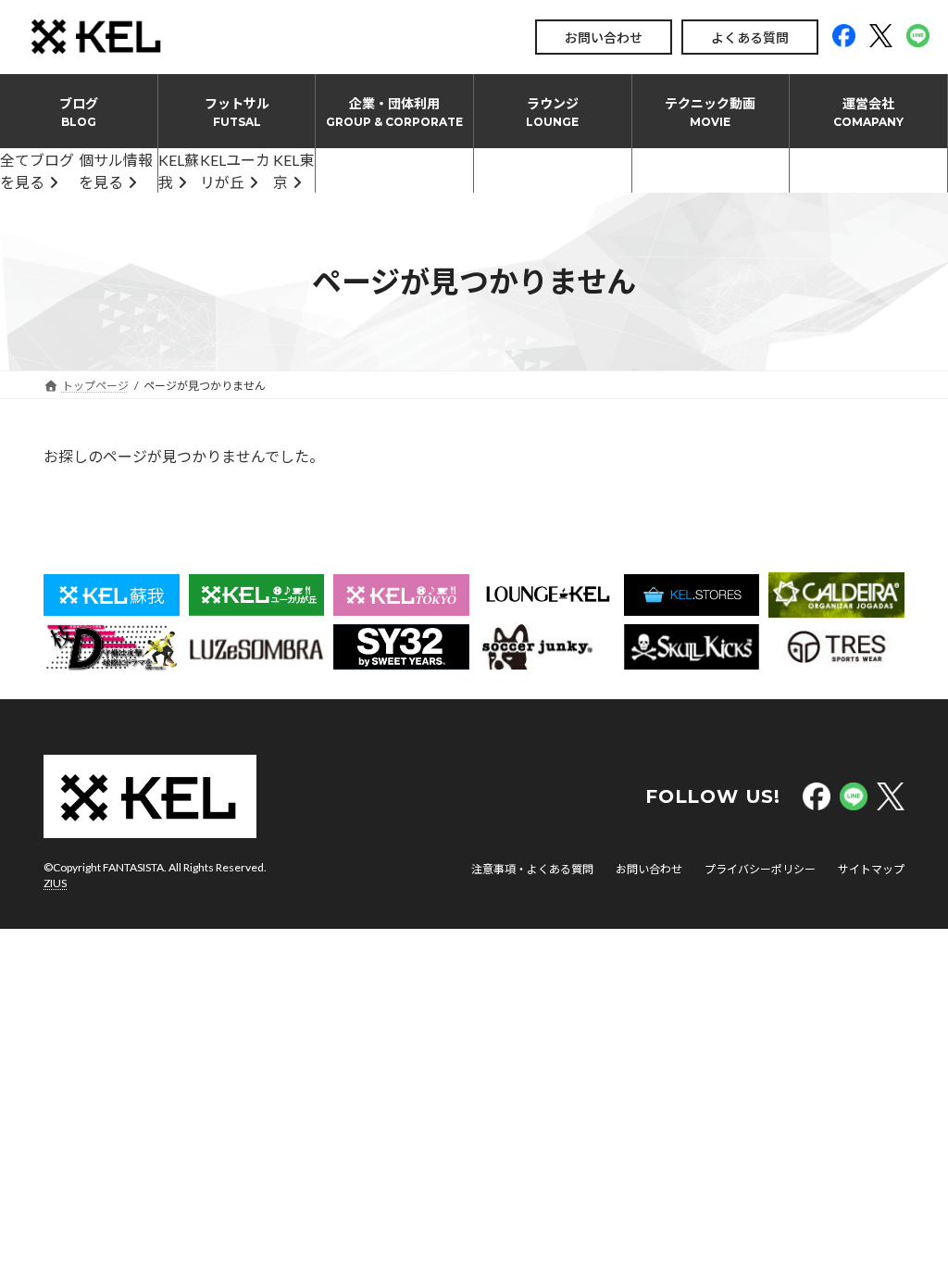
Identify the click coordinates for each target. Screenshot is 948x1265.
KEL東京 (293, 171)
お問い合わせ (603, 37)
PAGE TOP (907, 1209)
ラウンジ (552, 112)
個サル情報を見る (116, 171)
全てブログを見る (37, 171)
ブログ (78, 112)
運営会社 (868, 112)
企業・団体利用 (394, 112)
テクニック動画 (710, 112)
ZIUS (55, 883)
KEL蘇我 (178, 171)
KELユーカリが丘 (235, 171)
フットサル (237, 112)
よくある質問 (750, 37)
